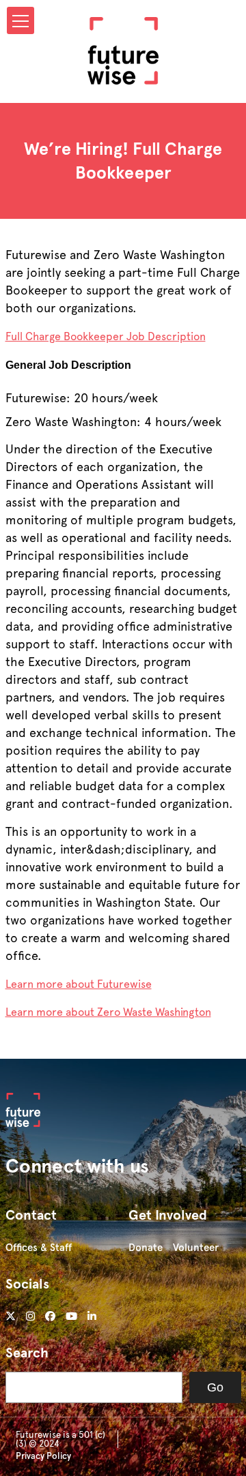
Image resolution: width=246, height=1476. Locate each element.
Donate (145, 1247)
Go (215, 1387)
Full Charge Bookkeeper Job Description (105, 336)
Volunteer (196, 1247)
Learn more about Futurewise (78, 984)
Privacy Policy (43, 1456)
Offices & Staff (38, 1247)
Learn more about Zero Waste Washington (108, 1012)
